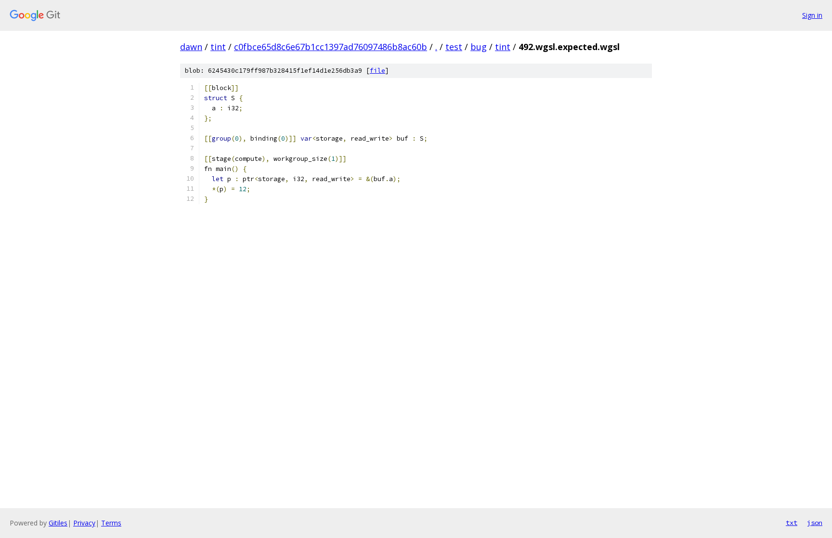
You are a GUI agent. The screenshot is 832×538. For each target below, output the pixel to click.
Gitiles (58, 522)
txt (791, 522)
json (814, 522)
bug (478, 46)
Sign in (812, 15)
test (453, 46)
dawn (191, 46)
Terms (111, 522)
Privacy (84, 522)
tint (218, 46)
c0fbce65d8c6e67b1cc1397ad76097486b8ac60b (330, 46)
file (377, 70)
